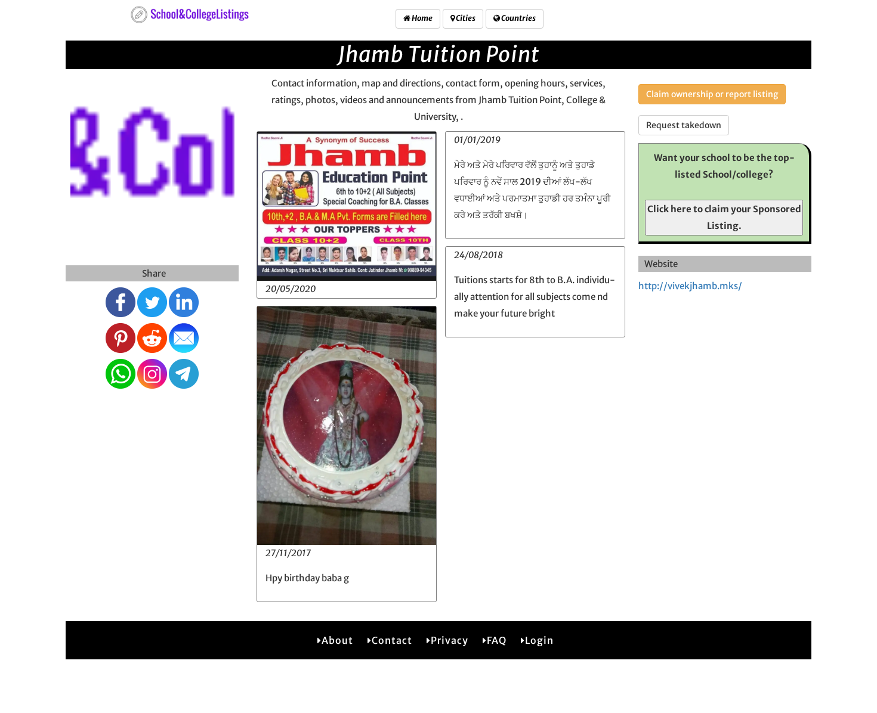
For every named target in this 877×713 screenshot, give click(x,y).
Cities (465, 18)
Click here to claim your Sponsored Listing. (724, 217)
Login (539, 640)
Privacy (449, 640)
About (337, 640)
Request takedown (683, 125)
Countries (518, 18)
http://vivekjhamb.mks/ (690, 286)
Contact (392, 640)
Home (421, 18)
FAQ (497, 640)
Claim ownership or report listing (712, 94)
